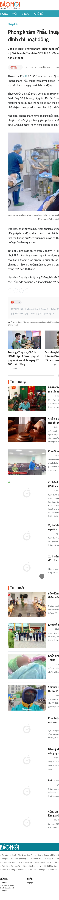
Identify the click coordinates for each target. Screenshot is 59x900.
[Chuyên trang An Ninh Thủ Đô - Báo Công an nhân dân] (9, 369)
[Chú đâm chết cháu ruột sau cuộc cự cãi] (27, 462)
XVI (40, 866)
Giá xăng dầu (49, 859)
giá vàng (5, 855)
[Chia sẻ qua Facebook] (10, 290)
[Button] (19, 67)
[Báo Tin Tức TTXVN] (50, 491)
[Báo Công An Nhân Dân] (53, 727)
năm (39, 855)
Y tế (25, 76)
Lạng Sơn (28, 862)
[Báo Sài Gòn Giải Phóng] (51, 534)
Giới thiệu (3, 883)
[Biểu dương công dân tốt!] (27, 791)
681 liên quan (45, 67)
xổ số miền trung (8, 870)
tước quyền (36, 314)
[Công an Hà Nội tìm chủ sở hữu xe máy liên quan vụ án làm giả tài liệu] (27, 822)
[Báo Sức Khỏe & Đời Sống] (51, 664)
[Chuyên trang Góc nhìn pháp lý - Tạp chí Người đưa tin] (50, 427)
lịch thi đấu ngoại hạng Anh (23, 855)
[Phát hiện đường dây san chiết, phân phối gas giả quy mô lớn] (27, 729)
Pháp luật (13, 24)
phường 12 (49, 314)
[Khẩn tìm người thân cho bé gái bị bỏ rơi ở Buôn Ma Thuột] (27, 666)
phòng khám (32, 309)
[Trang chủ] (10, 5)
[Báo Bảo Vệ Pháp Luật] (13, 67)
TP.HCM (17, 302)
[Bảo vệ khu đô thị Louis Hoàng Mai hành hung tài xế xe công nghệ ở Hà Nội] (27, 760)
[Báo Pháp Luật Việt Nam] (50, 396)
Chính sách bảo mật (7, 888)
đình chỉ (44, 309)
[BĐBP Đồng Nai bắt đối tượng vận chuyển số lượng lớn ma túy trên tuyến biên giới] (27, 398)
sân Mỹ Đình (31, 870)
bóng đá (5, 859)
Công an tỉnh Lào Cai (43, 862)
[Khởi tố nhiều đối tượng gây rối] (27, 635)
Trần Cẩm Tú (15, 866)
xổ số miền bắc (50, 866)
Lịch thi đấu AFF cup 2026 (12, 862)
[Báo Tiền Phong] (48, 365)
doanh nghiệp (49, 855)
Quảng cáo (3, 891)
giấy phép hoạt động (19, 314)
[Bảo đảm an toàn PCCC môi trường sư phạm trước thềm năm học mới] (27, 604)
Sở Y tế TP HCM (17, 309)
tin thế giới (36, 859)
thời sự (5, 866)
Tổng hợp (30, 883)
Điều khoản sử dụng (7, 885)
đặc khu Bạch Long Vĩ (19, 859)
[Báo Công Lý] (50, 456)
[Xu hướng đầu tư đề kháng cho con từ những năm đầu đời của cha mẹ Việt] (27, 567)
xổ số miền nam (29, 866)
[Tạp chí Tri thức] (50, 565)
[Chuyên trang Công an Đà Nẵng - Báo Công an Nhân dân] (50, 629)
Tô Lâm (21, 870)
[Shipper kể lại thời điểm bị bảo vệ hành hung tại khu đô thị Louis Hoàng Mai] (27, 698)
